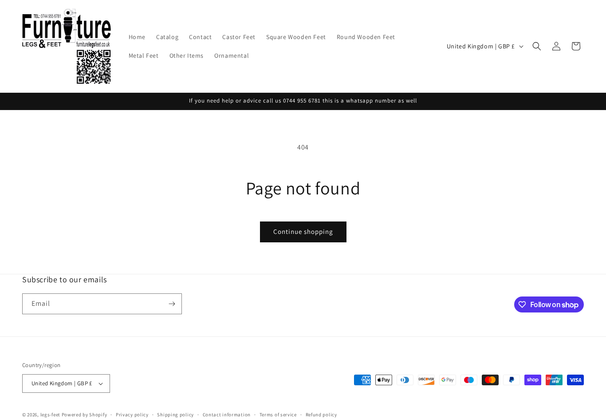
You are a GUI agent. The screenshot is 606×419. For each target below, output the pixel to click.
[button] (537, 46)
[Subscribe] (171, 303)
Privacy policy (132, 414)
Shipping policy (175, 414)
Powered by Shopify (84, 414)
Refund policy (321, 414)
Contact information (227, 414)
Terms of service (278, 414)
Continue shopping (303, 231)
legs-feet (50, 414)
